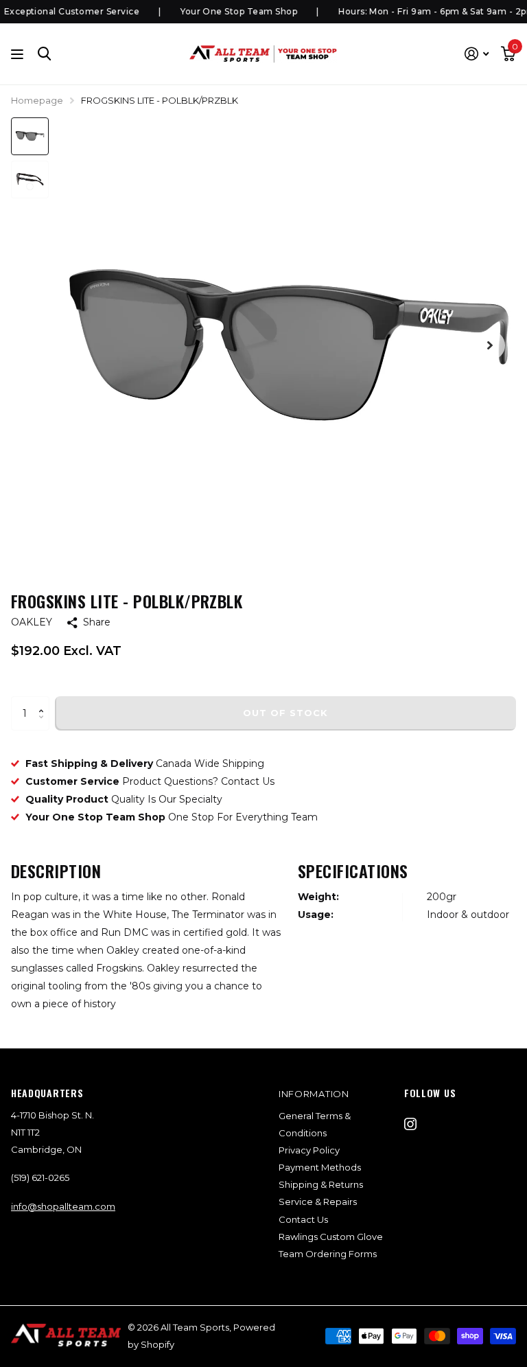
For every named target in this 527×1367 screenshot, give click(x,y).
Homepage (37, 100)
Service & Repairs (318, 1201)
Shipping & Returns (321, 1184)
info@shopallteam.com (63, 1206)
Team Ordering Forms (328, 1253)
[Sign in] (476, 53)
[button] (44, 701)
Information (314, 1093)
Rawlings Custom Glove (331, 1236)
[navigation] (30, 136)
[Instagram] (410, 1124)
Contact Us (303, 1219)
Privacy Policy (309, 1150)
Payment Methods (320, 1167)
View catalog (19, 54)
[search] (44, 53)
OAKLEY (31, 622)
